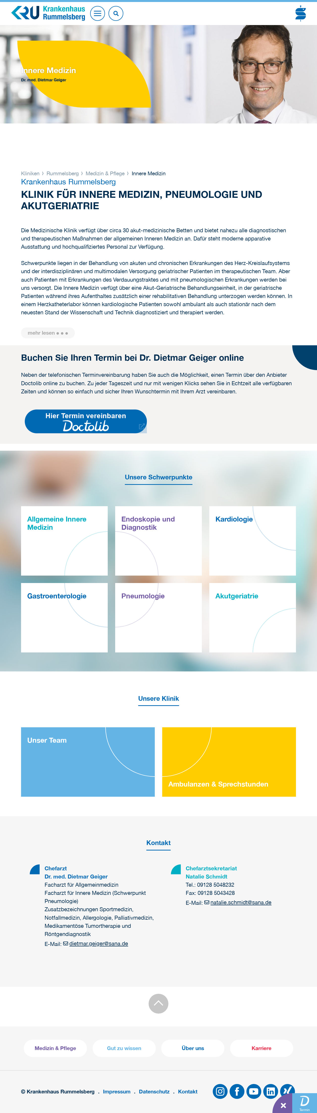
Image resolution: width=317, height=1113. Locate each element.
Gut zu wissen (124, 1048)
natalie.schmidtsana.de (241, 902)
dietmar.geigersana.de (98, 943)
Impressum (117, 1091)
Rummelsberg (62, 173)
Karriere (261, 1048)
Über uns (193, 1048)
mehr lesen (41, 333)
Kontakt (187, 1091)
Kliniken (31, 173)
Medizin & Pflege (105, 173)
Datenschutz (154, 1091)
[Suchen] (116, 13)
